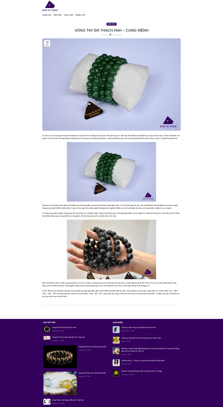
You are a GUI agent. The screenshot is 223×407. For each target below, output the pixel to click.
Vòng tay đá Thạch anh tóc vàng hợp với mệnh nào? (141, 338)
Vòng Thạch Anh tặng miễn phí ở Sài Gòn (68, 400)
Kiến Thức (111, 24)
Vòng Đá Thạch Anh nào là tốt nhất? (92, 373)
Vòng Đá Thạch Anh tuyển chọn (64, 327)
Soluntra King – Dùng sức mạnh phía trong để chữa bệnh (143, 360)
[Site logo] (50, 6)
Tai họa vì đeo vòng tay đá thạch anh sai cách (138, 327)
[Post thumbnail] (46, 329)
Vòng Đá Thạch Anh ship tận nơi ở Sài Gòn (68, 337)
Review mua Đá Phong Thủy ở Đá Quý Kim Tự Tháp (141, 371)
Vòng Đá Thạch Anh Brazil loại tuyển (92, 347)
